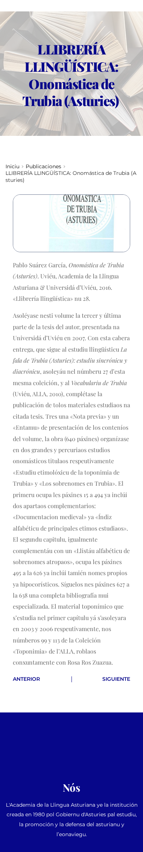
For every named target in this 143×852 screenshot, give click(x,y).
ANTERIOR (26, 679)
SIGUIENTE (116, 679)
